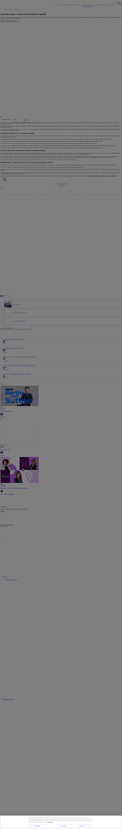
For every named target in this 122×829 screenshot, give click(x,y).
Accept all (82, 825)
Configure (37, 825)
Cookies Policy (50, 822)
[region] (61, 822)
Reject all (63, 825)
